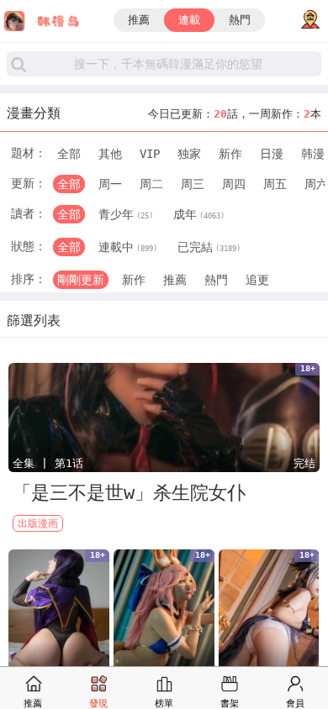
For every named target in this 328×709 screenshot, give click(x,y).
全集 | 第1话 (48, 463)
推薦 (139, 19)
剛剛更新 (80, 279)
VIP (150, 153)
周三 (192, 184)
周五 (275, 184)
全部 (69, 153)
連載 (189, 19)
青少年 (125, 214)
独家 (189, 153)
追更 (257, 279)
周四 (234, 184)
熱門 (240, 19)
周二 (151, 184)
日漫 (271, 153)
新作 (230, 153)
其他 (110, 153)
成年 (199, 214)
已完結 (209, 247)
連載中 (127, 247)
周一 (110, 184)
